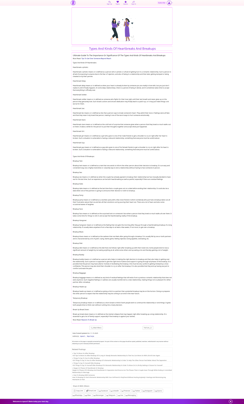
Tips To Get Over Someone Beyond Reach (96, 58)
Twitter (136, 391)
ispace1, (83, 336)
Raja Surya (90, 336)
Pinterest (125, 391)
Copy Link (79, 391)
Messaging (130, 395)
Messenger (98, 395)
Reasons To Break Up (89, 320)
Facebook (103, 391)
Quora (158, 391)
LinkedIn (114, 391)
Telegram (110, 395)
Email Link (92, 391)
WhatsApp (77, 395)
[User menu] (170, 2)
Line (120, 395)
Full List (147, 328)
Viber (88, 395)
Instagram (147, 391)
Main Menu (97, 328)
